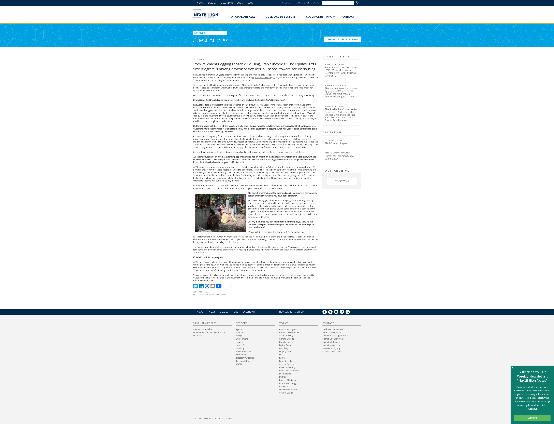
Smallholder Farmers (288, 389)
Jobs (240, 3)
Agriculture (241, 329)
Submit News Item (331, 345)
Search (357, 2)
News (200, 3)
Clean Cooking (286, 335)
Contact (348, 16)
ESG (281, 354)
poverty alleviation (221, 294)
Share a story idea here (344, 40)
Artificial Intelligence (288, 329)
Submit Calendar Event (333, 338)
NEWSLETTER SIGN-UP (291, 312)
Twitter (332, 313)
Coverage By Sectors (281, 16)
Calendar (227, 3)
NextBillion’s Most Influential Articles (210, 332)
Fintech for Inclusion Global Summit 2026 (339, 157)
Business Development (290, 332)
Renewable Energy (287, 383)
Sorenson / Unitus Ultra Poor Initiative (261, 95)
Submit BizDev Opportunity (335, 335)
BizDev (212, 3)
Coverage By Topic (319, 16)
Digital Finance (286, 345)
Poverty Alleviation (287, 380)
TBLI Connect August (336, 143)
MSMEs (282, 376)
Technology (241, 354)
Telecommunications (246, 357)
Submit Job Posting (331, 342)
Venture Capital (286, 392)
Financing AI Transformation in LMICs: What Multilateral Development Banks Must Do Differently (341, 71)
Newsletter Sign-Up (331, 348)
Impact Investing (287, 367)
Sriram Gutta (198, 59)
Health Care (241, 345)
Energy (239, 335)
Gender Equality (286, 364)
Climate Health (286, 342)
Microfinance (285, 373)
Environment (242, 338)
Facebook (326, 313)
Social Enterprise (243, 351)
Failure (282, 357)
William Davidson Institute (308, 3)
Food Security (285, 361)
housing (201, 294)
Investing (240, 348)
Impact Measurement (289, 370)
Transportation (243, 361)
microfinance (209, 294)
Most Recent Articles (202, 329)
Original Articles (243, 16)
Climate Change (286, 338)
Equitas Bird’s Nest (261, 77)
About (251, 3)
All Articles (197, 335)
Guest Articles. (211, 40)
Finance (206, 292)
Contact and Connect (332, 351)
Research (283, 386)
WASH (239, 364)
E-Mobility (283, 348)
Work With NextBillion (332, 329)
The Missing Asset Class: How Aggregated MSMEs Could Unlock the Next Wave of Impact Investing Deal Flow (341, 92)
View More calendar (351, 133)
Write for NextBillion (331, 332)
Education (240, 332)
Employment (285, 351)
